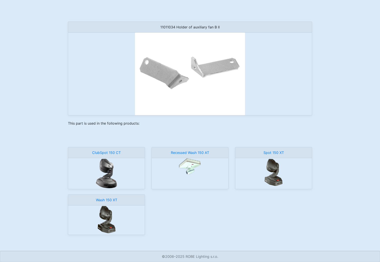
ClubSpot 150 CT (106, 152)
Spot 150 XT (273, 152)
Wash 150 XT (106, 200)
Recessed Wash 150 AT (190, 152)
